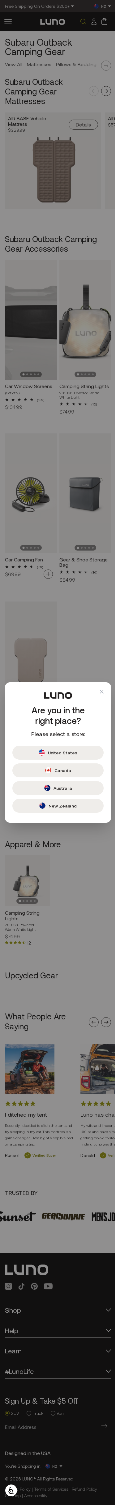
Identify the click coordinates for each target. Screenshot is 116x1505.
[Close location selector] (97, 691)
